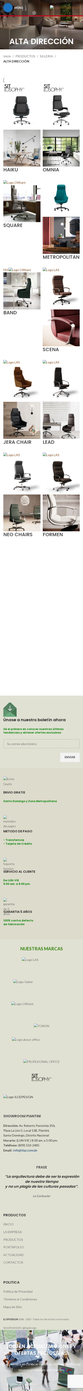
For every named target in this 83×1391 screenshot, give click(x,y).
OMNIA (51, 169)
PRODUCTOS (25, 56)
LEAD (48, 442)
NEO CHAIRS (18, 534)
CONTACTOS (13, 1262)
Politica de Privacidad (18, 1291)
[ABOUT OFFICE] (41, 1044)
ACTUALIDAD (13, 1255)
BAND (10, 312)
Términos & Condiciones (20, 1299)
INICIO (8, 1224)
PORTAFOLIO (13, 1247)
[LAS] (41, 964)
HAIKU (10, 169)
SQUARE (13, 225)
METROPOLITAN (61, 257)
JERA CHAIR (17, 442)
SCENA (51, 349)
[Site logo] (65, 7)
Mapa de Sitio (12, 1307)
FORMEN (53, 534)
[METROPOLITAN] (61, 198)
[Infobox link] (41, 796)
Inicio (7, 56)
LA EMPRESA (12, 1232)
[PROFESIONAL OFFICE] (41, 1062)
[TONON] (41, 1026)
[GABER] (41, 986)
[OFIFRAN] (41, 1008)
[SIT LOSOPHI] (41, 1078)
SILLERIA (46, 56)
